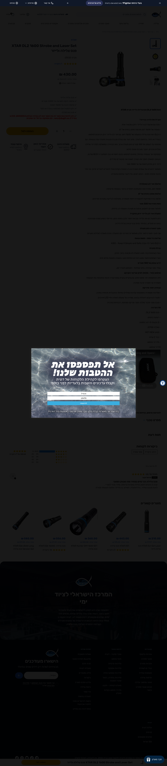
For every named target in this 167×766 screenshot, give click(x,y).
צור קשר (47, 3)
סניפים (12, 3)
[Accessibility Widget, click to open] (163, 383)
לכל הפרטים (85, 3)
